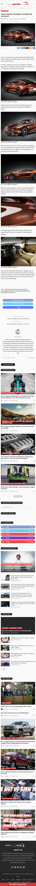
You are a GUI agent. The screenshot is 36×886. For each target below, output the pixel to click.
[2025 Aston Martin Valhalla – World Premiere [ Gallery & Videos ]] (18, 474)
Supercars (5, 422)
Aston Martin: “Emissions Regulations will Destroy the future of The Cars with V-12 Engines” (17, 457)
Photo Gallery (29, 421)
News (17, 392)
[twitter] (18, 530)
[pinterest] (18, 534)
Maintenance (19, 738)
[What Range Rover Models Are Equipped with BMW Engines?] (5, 655)
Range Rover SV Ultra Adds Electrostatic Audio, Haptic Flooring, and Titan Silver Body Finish (22, 577)
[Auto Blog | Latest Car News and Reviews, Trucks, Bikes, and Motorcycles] (14, 845)
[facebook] (18, 527)
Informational (12, 628)
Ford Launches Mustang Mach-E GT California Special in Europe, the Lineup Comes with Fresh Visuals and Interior (21, 595)
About (3, 879)
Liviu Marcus (6, 400)
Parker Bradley (7, 570)
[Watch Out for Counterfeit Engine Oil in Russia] (18, 693)
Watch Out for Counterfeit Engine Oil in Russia (16, 706)
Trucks (4, 738)
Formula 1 (4, 392)
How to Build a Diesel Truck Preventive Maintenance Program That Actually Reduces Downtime (18, 742)
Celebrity (9, 564)
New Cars (18, 421)
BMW (3, 798)
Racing (21, 392)
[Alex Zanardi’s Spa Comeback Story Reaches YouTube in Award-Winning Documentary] (18, 561)
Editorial (18, 879)
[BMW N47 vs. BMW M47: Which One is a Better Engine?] (18, 789)
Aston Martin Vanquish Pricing (22, 291)
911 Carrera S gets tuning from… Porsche (18, 324)
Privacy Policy (16, 882)
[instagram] (18, 538)
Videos (10, 422)
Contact (10, 882)
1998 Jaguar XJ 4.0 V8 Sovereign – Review (22, 638)
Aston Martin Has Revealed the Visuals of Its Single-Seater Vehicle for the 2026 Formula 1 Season (17, 397)
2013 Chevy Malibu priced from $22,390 (18, 318)
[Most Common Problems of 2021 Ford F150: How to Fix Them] (18, 759)
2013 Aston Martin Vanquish (12, 289)
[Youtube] (18, 541)
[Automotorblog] (18, 4)
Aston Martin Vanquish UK (8, 292)
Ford (3, 768)
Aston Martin (4, 11)
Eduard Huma (6, 709)
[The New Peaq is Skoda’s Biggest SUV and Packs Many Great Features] (5, 663)
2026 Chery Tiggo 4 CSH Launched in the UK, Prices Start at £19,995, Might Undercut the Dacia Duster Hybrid (23, 586)
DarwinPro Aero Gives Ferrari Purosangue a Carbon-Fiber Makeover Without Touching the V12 (23, 603)
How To (13, 738)
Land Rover (5, 827)
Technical (8, 768)
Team (8, 879)
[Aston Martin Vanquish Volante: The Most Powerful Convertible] (18, 414)
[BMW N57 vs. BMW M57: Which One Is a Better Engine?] (5, 648)
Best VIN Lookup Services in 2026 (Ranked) (16, 630)
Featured (12, 421)
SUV (3, 829)
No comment (22, 19)
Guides (8, 738)
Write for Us (31, 879)
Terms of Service (25, 882)
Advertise (24, 879)
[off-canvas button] (2, 4)
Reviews (20, 628)
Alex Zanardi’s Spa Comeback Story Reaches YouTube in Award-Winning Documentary (17, 567)
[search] (33, 4)
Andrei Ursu (5, 19)
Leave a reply (7, 364)
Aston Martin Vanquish (7, 291)
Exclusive (15, 564)
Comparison (5, 628)
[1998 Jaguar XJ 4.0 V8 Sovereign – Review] (5, 640)
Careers (13, 879)
